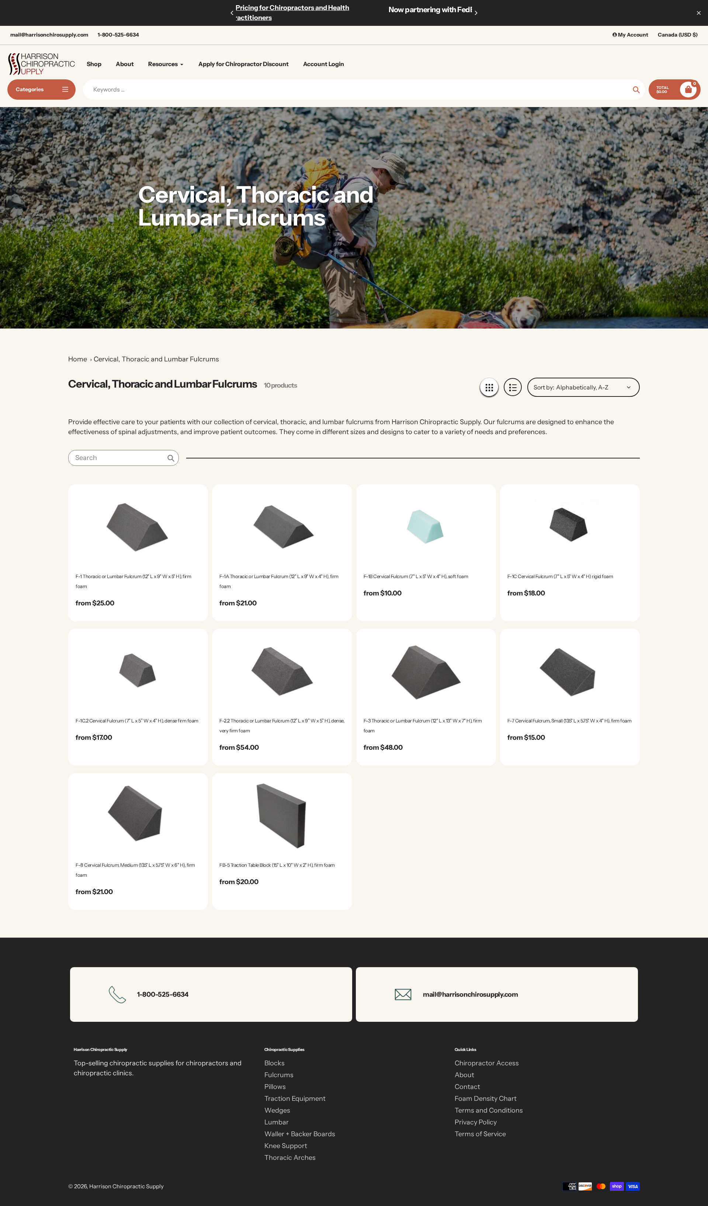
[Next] (475, 13)
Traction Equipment (295, 1099)
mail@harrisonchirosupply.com (49, 34)
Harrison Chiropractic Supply (126, 1186)
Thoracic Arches (290, 1158)
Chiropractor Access (487, 1063)
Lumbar (276, 1122)
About (464, 1075)
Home (77, 359)
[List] (513, 387)
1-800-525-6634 (118, 34)
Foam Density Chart (486, 1099)
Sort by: (544, 387)
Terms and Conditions (489, 1110)
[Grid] (489, 387)
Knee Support (285, 1146)
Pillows (275, 1087)
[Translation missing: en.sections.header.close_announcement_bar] (698, 13)
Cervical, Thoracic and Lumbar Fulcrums (156, 359)
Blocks (274, 1063)
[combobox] (123, 458)
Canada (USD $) (678, 34)
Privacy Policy (476, 1122)
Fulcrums (279, 1075)
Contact (467, 1087)
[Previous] (232, 13)
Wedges (277, 1110)
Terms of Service (480, 1134)
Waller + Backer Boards (299, 1134)
